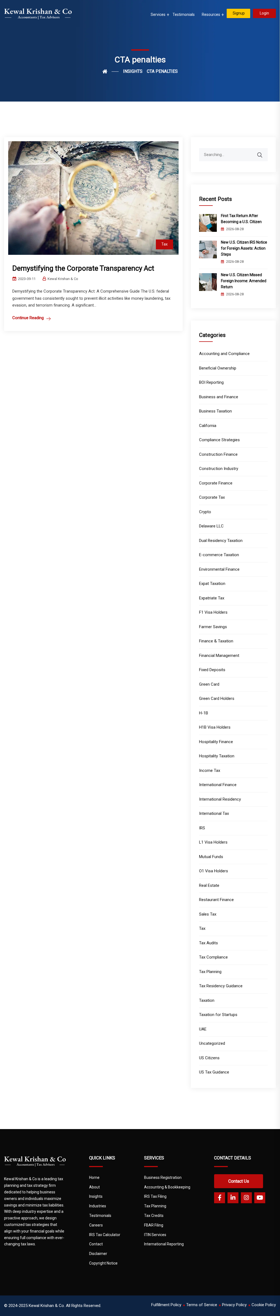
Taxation (206, 1000)
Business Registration (163, 1177)
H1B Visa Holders (215, 727)
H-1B (203, 713)
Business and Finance (218, 396)
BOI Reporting (211, 382)
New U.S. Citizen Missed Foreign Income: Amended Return (243, 281)
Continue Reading (28, 317)
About (94, 1187)
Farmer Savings (213, 626)
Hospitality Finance (216, 741)
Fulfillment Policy (166, 1304)
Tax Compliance (213, 957)
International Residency (220, 799)
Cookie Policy (264, 1304)
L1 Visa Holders (213, 842)
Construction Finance (218, 454)
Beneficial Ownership (217, 368)
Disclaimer (98, 1253)
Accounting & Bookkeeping (167, 1187)
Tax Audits (208, 942)
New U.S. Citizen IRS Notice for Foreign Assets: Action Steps (244, 248)
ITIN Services (155, 1235)
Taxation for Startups (218, 1014)
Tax (164, 244)
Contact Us (238, 1181)
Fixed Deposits (212, 669)
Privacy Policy (234, 1304)
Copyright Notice (103, 1263)
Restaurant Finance (216, 899)
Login (264, 13)
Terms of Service (201, 1304)
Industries (97, 1206)
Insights (96, 1196)
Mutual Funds (211, 856)
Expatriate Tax (211, 598)
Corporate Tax (212, 497)
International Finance (218, 784)
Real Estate (209, 885)
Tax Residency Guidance (221, 985)
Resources (211, 14)
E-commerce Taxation (219, 554)
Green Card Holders (216, 698)
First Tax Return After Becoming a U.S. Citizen (241, 218)
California (207, 425)
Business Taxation (215, 411)
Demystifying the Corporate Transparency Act (83, 268)
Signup (239, 13)
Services (158, 14)
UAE (202, 1029)
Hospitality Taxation (216, 756)
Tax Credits (154, 1215)
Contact (96, 1244)
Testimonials (184, 14)
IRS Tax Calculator (104, 1235)
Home (94, 1177)
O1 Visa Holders (213, 870)
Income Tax (209, 770)
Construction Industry (218, 468)
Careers (96, 1225)
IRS (202, 828)
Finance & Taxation (216, 641)
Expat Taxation (212, 583)
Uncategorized (212, 1043)
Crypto (205, 511)
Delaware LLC (211, 526)
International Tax (214, 813)
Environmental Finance (219, 569)
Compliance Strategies (219, 439)
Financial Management (219, 655)
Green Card (209, 684)
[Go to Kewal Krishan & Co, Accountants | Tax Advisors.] (110, 71)
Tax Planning (210, 971)
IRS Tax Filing (155, 1196)
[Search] (263, 152)
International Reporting (164, 1244)
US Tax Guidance (214, 1072)
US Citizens (209, 1057)
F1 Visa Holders (213, 612)
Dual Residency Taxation (221, 540)
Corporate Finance (215, 483)
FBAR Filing (153, 1225)
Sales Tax (207, 914)
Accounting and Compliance (224, 353)
